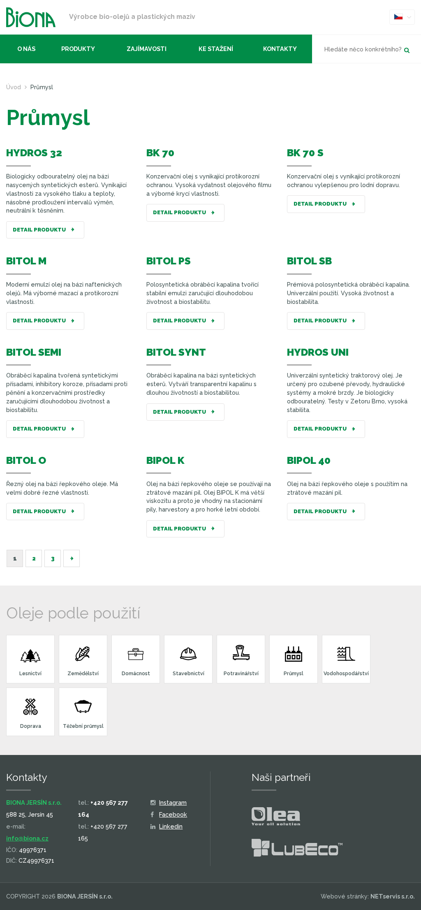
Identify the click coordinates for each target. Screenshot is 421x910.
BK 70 (160, 153)
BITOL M (26, 261)
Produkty (78, 48)
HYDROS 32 (34, 153)
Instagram (173, 802)
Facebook (173, 814)
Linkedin (171, 826)
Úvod (13, 86)
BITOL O (26, 460)
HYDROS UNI (318, 352)
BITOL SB (309, 261)
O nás (26, 48)
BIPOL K (165, 460)
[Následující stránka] (71, 558)
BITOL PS (168, 261)
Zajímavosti (147, 48)
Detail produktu (40, 230)
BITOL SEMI (33, 352)
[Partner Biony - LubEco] (297, 849)
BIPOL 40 (309, 460)
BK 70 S (305, 153)
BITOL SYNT (176, 352)
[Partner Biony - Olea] (276, 818)
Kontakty (280, 48)
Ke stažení (216, 48)
